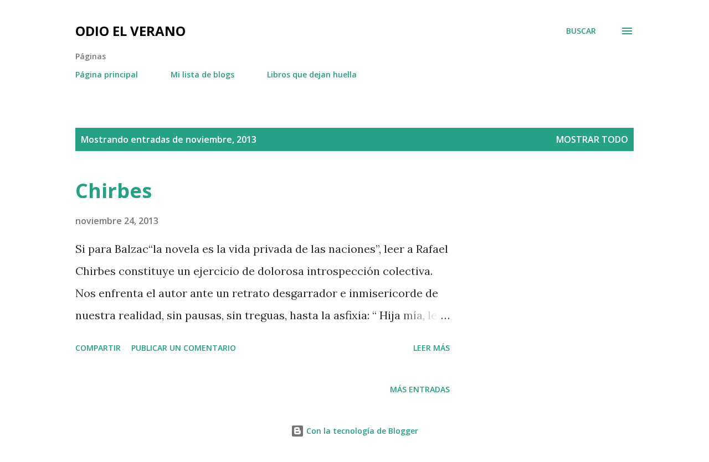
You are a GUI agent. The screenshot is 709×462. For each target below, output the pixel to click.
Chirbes (113, 190)
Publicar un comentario (183, 347)
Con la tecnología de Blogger (361, 430)
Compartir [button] (98, 347)
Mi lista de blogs (202, 74)
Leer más (431, 347)
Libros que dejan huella (312, 74)
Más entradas (420, 389)
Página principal (106, 74)
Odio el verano (130, 31)
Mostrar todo (592, 139)
